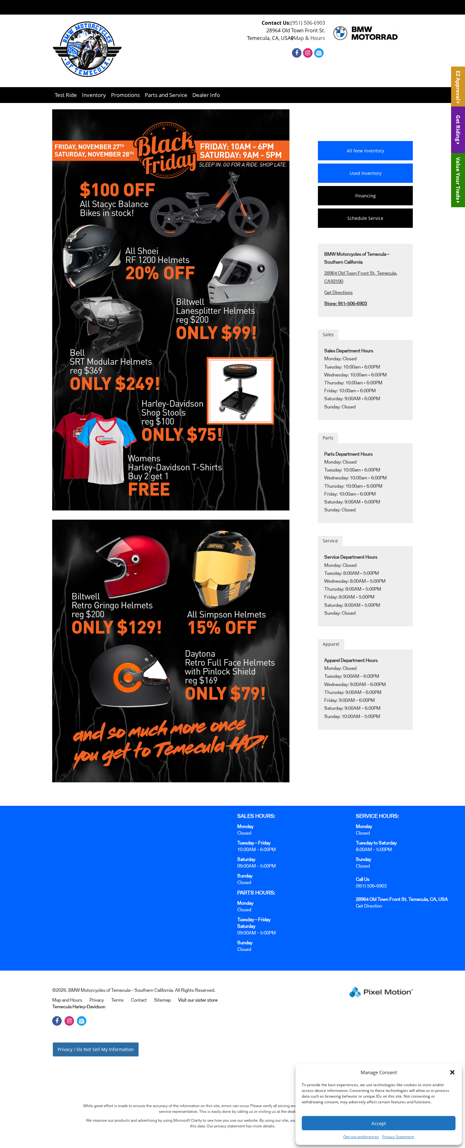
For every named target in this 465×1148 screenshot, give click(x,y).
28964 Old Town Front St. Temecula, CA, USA (402, 899)
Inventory (94, 95)
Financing (365, 196)
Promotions (125, 95)
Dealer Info (206, 95)
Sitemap (162, 1000)
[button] (452, 1072)
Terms (117, 1000)
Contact (139, 1000)
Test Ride (66, 95)
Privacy (97, 1000)
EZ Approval (458, 86)
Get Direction (369, 905)
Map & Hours (309, 38)
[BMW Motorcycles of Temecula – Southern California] (87, 50)
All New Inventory (365, 151)
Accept (378, 1123)
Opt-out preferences (361, 1136)
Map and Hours (67, 1000)
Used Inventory (365, 173)
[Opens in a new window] (297, 53)
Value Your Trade (458, 179)
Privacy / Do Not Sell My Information (96, 1049)
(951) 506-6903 (308, 22)
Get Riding (458, 129)
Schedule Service (365, 218)
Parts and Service (166, 95)
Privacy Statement (398, 1136)
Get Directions (338, 292)
